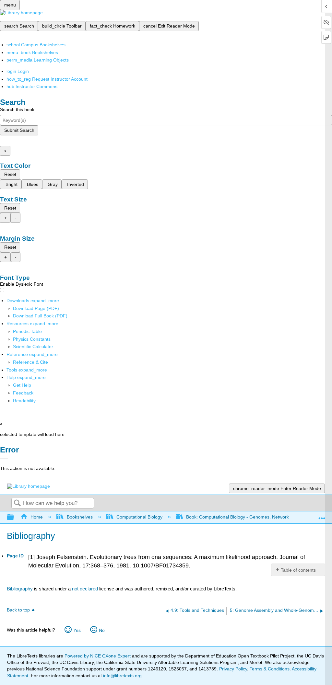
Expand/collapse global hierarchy (14, 517)
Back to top (18, 610)
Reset (10, 174)
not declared (85, 588)
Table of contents (298, 570)
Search (17, 503)
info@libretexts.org (122, 675)
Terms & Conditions (270, 668)
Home (36, 516)
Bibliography (20, 588)
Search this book (17, 109)
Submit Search (19, 130)
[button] (23, 392)
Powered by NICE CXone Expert (98, 655)
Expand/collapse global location (322, 515)
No (102, 630)
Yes (77, 630)
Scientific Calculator (33, 346)
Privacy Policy (233, 668)
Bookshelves (79, 516)
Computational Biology (139, 516)
